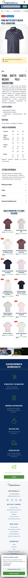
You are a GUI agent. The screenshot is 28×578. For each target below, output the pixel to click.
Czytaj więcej (6, 564)
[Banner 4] (14, 356)
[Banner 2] (12, 356)
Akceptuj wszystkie (14, 573)
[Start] (2, 11)
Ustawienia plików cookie (14, 569)
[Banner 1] (10, 356)
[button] (3, 40)
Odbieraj (14, 477)
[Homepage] (10, 2)
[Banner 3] (13, 356)
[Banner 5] (15, 356)
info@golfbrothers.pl (15, 496)
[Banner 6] (17, 356)
